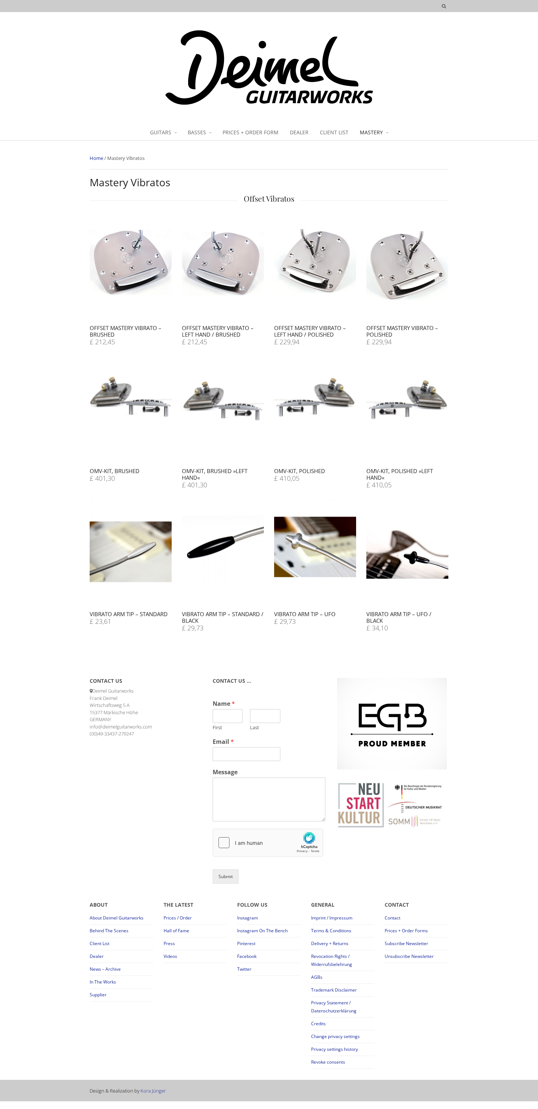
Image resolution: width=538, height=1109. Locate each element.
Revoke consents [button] (328, 1062)
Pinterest (246, 943)
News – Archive (105, 969)
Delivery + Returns (329, 943)
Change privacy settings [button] (335, 1036)
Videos (170, 956)
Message (225, 772)
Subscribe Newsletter (406, 943)
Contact (392, 918)
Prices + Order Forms (406, 931)
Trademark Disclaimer (334, 990)
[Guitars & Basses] (269, 104)
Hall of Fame (176, 931)
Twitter (244, 969)
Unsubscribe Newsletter (409, 956)
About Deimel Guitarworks (116, 918)
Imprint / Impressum (331, 918)
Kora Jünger (153, 1090)
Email (223, 742)
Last (254, 727)
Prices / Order (178, 918)
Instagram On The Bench (262, 931)
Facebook (247, 956)
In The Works (103, 982)
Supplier (98, 995)
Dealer (97, 956)
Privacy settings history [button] (334, 1049)
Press (169, 943)
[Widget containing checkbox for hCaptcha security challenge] (268, 843)
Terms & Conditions (331, 931)
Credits (318, 1023)
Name (224, 704)
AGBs (316, 977)
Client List (99, 943)
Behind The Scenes (109, 931)
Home (96, 158)
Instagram (247, 918)
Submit (225, 876)
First (217, 727)
